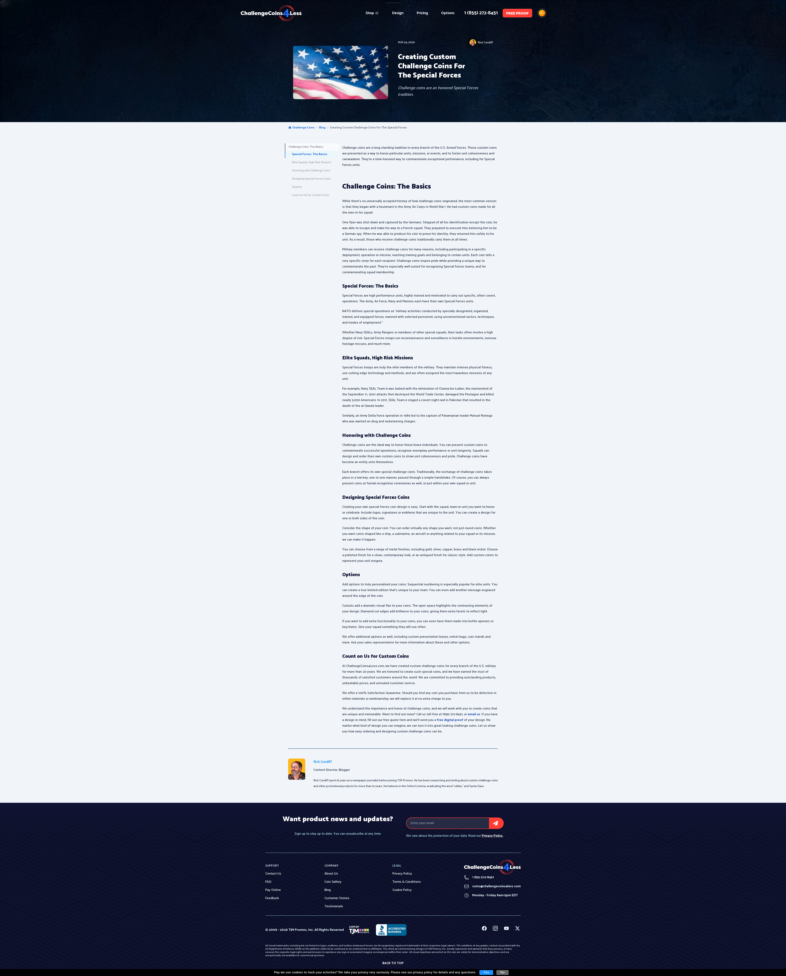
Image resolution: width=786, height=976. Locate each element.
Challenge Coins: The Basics (306, 147)
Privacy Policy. (492, 836)
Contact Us (273, 873)
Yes (486, 972)
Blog (322, 128)
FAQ (268, 881)
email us (474, 714)
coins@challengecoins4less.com (492, 886)
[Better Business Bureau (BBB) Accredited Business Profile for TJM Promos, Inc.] (391, 930)
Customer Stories (336, 898)
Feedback (272, 898)
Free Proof (517, 13)
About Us (331, 873)
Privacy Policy (402, 873)
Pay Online (273, 890)
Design (397, 13)
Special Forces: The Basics (309, 154)
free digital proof (450, 720)
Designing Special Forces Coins (311, 179)
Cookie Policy (402, 890)
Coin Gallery (332, 881)
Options (447, 13)
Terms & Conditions (406, 881)
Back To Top (393, 963)
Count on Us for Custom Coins (310, 195)
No (502, 972)
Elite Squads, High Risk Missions (311, 162)
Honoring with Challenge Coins (311, 170)
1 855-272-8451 (479, 877)
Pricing (422, 13)
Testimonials (333, 906)
